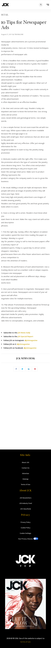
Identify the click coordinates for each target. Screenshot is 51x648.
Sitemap (25, 479)
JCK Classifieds (25, 509)
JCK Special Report (25, 336)
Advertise (25, 473)
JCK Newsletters (25, 498)
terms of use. (25, 642)
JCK (5, 4)
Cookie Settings (25, 533)
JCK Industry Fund (25, 503)
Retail (4, 14)
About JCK (25, 462)
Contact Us (25, 468)
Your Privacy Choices (25, 539)
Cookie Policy (25, 528)
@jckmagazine (31, 340)
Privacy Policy (25, 522)
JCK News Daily (24, 333)
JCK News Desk (25, 358)
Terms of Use (25, 484)
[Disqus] (25, 407)
